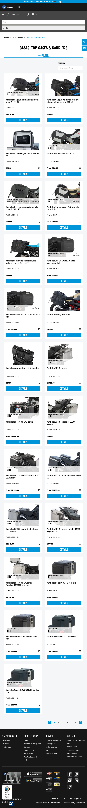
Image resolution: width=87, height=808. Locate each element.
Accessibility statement (74, 802)
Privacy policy (75, 798)
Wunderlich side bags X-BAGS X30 (59, 314)
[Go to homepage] (12, 7)
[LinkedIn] (76, 780)
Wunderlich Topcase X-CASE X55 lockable (61, 636)
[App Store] (33, 774)
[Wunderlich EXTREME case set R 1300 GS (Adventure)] (64, 408)
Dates (26, 740)
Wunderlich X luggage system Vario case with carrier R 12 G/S (63, 208)
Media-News (6, 747)
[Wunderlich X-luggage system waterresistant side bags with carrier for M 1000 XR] (64, 85)
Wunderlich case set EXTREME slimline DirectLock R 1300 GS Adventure (19, 584)
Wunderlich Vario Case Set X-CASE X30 (60, 153)
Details (23, 120)
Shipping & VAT (51, 744)
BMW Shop (15, 14)
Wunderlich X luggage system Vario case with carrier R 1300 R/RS (22, 208)
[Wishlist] (23, 14)
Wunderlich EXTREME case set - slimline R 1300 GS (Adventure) (63, 530)
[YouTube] (69, 780)
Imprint (55, 798)
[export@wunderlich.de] (84, 48)
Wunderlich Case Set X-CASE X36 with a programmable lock (61, 262)
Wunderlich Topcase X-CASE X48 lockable (61, 583)
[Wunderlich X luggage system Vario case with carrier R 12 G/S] (64, 193)
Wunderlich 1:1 (72, 747)
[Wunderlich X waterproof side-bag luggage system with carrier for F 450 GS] (23, 246)
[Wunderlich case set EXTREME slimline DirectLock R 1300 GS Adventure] (23, 568)
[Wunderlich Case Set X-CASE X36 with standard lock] (23, 300)
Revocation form (51, 754)
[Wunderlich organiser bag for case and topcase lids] (23, 139)
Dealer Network (51, 747)
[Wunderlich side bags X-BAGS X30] (64, 300)
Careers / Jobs (29, 750)
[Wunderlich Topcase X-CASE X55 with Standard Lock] (23, 676)
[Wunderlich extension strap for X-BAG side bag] (23, 354)
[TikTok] (69, 787)
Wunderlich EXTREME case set (57, 368)
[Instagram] (76, 774)
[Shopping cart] (85, 14)
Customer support (73, 750)
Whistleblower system (75, 756)
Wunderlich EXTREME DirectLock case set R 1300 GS (64, 476)
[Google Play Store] (33, 780)
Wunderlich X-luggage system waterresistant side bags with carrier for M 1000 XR (63, 101)
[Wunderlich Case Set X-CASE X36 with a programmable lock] (64, 246)
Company (27, 747)
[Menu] (2, 14)
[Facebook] (69, 774)
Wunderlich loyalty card (32, 744)
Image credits (29, 754)
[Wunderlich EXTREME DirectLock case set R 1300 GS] (64, 461)
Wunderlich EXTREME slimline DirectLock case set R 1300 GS (22, 530)
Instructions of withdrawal (48, 802)
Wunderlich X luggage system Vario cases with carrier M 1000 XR (22, 101)
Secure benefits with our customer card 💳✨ (41, 1)
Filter (45, 55)
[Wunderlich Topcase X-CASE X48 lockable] (64, 568)
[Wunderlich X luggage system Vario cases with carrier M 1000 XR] (23, 85)
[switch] (7, 797)
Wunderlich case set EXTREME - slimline (20, 422)
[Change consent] (10, 803)
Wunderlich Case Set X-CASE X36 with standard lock (23, 315)
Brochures (5, 744)
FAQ (47, 750)
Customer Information (53, 740)
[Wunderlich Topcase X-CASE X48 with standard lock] (23, 622)
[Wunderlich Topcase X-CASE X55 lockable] (64, 622)
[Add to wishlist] (39, 115)
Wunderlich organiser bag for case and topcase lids (22, 154)
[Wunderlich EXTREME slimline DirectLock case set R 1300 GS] (23, 515)
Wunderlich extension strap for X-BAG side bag (22, 368)
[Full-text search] (8, 14)
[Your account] (28, 14)
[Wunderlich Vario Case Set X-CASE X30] (64, 139)
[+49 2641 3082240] (84, 42)
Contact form (72, 753)
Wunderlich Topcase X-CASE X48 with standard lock (22, 637)
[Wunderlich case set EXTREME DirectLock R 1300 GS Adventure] (23, 461)
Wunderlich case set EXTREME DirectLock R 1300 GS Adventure (23, 476)
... (71, 722)
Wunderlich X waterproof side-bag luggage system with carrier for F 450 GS (21, 262)
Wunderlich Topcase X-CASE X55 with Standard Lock (22, 691)
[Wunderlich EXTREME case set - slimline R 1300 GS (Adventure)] (64, 515)
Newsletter (6, 740)
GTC (63, 798)
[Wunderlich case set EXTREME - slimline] (23, 408)
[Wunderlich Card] (11, 778)
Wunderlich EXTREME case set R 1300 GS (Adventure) (61, 423)
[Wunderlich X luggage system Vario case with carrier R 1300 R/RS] (23, 193)
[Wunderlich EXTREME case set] (64, 354)
